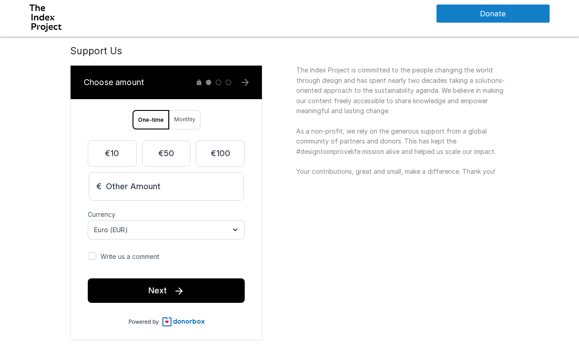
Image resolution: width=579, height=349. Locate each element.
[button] (45, 17)
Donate (493, 13)
